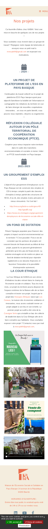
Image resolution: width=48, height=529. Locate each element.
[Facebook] (33, 513)
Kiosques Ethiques (22, 297)
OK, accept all (15, 522)
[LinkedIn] (16, 513)
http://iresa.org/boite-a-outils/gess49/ (25, 206)
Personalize (24, 526)
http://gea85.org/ (25, 210)
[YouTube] (25, 513)
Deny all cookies (34, 522)
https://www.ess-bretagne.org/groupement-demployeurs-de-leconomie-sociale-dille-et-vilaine (25, 216)
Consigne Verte (10, 313)
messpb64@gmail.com (16, 52)
